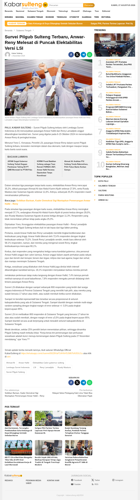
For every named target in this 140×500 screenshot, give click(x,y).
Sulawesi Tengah (113, 59)
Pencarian (88, 5)
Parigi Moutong (106, 195)
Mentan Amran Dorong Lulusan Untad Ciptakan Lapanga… (117, 121)
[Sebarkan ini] (71, 54)
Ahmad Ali (10, 363)
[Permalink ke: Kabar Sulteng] (7, 54)
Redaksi (9, 480)
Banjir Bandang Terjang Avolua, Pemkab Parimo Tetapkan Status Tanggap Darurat (77, 432)
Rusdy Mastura (64, 367)
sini (9, 356)
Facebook (78, 480)
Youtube (77, 484)
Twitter (97, 480)
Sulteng (102, 191)
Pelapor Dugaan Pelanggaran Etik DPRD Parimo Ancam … (117, 97)
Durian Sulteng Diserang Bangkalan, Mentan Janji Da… (117, 166)
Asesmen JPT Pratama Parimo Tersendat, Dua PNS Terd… (119, 64)
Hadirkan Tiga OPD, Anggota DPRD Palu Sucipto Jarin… (119, 142)
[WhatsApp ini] (89, 54)
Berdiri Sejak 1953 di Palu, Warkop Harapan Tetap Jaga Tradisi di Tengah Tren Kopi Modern (48, 461)
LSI (34, 367)
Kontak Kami (53, 480)
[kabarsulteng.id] (26, 5)
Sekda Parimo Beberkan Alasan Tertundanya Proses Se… (119, 154)
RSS (96, 484)
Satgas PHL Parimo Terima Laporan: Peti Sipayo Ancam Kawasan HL (47, 430)
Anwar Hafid (24, 363)
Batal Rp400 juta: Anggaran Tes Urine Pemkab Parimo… (119, 75)
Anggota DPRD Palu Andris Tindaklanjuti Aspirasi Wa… (119, 132)
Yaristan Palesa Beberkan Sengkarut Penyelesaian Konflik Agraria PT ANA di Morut (76, 461)
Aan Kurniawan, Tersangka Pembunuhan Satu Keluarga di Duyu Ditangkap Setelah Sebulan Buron (18, 432)
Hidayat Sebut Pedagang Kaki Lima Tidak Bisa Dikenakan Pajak (72, 393)
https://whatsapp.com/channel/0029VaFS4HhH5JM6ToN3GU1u (52, 353)
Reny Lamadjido (47, 367)
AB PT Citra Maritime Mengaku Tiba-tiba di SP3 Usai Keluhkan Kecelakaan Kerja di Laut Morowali (18, 461)
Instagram (119, 480)
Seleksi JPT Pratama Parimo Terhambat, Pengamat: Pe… (119, 85)
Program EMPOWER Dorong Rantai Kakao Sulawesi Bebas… (118, 109)
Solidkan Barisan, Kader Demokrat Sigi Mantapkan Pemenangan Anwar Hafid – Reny (24, 393)
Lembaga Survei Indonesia (18, 367)
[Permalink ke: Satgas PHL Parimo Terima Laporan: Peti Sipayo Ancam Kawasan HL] (48, 418)
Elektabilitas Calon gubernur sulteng (48, 363)
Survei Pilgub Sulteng (15, 372)
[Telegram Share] (83, 54)
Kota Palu (103, 181)
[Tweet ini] (77, 54)
